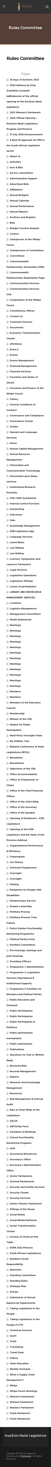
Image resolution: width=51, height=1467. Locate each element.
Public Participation (21, 1010)
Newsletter (16, 757)
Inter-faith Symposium (23, 498)
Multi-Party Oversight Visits (26, 735)
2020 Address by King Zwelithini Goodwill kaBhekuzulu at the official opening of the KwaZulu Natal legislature (24, 96)
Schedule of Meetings (23, 1132)
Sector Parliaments (21, 1176)
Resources (16, 1093)
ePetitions (16, 344)
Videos (14, 1358)
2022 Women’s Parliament (25, 112)
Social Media (17, 1214)
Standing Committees (23, 1275)
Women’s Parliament (22, 1396)
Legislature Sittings (21, 581)
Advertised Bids (19, 184)
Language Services (21, 537)
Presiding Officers (20, 961)
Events (14, 355)
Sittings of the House (22, 1209)
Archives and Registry (23, 217)
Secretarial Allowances (23, 1154)
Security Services (20, 1198)
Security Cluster (19, 1192)
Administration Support (23, 178)
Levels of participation (23, 586)
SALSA (13, 1121)
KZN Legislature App (22, 531)
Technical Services (21, 1330)
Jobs (12, 520)
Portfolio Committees (22, 945)
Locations (15, 603)
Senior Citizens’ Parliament (26, 1203)
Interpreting (17, 509)
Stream (14, 1292)
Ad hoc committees (21, 173)
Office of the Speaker (22, 812)
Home (13, 443)
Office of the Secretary (23, 807)
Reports (14, 1077)
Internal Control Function (24, 503)
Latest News (17, 542)
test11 (13, 1336)
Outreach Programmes (23, 867)
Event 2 (14, 349)
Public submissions (21, 1044)
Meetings (15, 625)
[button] (47, 7)
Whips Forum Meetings (23, 1391)
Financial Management (23, 366)
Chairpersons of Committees (27, 250)
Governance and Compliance (27, 415)
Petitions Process (20, 912)
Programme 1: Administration (27, 967)
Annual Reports (19, 211)
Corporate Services (21, 322)
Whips (13, 1385)
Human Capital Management (26, 448)
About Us (15, 156)
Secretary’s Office (20, 1159)
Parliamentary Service (23, 901)
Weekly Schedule (20, 1369)
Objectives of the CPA (22, 768)
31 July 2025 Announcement (26, 134)
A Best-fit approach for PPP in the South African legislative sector (26, 145)
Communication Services (24, 283)
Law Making (17, 548)
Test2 (13, 1341)
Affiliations (16, 189)
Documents (16, 327)
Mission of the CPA (21, 719)
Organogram (17, 856)
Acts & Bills (16, 167)
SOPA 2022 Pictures (21, 1247)
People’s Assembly (21, 906)
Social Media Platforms (23, 1220)
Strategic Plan (18, 1286)
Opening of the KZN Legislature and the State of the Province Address (25, 835)
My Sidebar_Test (19, 741)
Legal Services (18, 570)
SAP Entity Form (19, 1126)
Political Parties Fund (22, 939)
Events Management (22, 360)
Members (15, 691)
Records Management (23, 1071)
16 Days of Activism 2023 (24, 79)
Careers (14, 234)
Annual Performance (22, 206)
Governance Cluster (21, 421)
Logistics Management (23, 608)
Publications (17, 1049)
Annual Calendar (19, 200)
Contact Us (16, 316)
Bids (12, 223)
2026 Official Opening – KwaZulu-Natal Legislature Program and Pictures (22, 123)
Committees (17, 256)
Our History (16, 862)
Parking (14, 884)
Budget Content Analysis (24, 228)
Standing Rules (19, 1281)
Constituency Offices (22, 310)
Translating (16, 1347)
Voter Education (19, 1363)
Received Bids (18, 1066)
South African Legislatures (25, 1253)
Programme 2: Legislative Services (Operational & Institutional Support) (23, 978)
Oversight (15, 873)
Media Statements (20, 619)
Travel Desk (17, 1352)
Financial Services (20, 371)
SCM (12, 1148)
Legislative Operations (23, 575)
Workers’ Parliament (22, 1407)
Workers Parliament (21, 1402)
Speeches (15, 1269)
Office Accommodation (23, 774)
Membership (17, 713)
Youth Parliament (20, 1413)
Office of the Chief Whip (24, 801)
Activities (15, 162)
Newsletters (17, 763)
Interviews (16, 514)
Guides (14, 426)
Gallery (14, 399)
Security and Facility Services (27, 1187)
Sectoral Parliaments (22, 1181)
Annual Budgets (19, 195)
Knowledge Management (25, 526)
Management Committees (25, 614)
